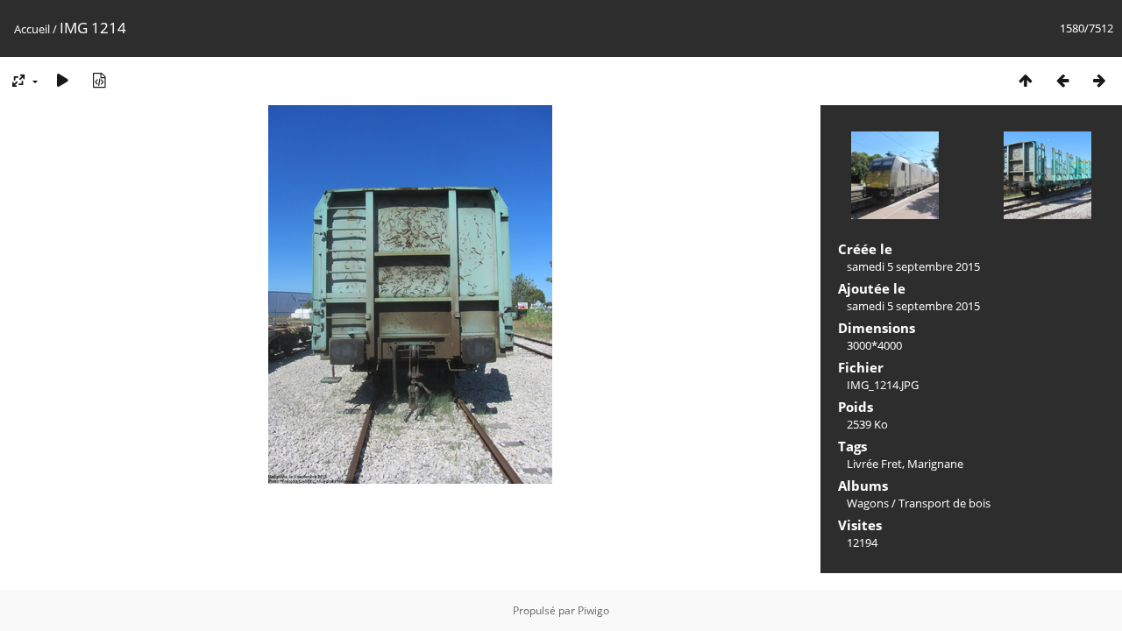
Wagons (868, 503)
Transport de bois (944, 503)
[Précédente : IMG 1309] (1062, 80)
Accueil (32, 29)
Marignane (935, 463)
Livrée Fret (874, 463)
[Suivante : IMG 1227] (1099, 80)
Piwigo (593, 610)
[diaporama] (62, 80)
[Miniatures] (1025, 80)
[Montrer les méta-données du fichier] (99, 80)
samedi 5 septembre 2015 (913, 266)
